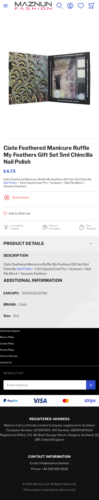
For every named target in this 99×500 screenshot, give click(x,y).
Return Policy (7, 337)
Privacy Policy (7, 349)
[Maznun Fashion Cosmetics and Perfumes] (33, 6)
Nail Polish (10, 182)
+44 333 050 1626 (55, 469)
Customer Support (10, 330)
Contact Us (6, 362)
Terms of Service (9, 356)
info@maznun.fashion (54, 463)
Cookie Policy (7, 343)
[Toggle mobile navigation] (5, 6)
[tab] (49, 243)
